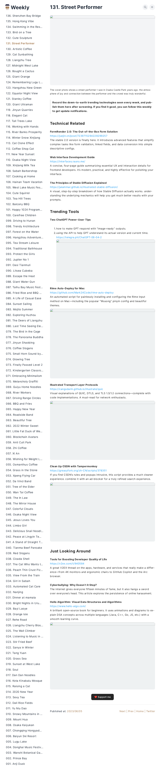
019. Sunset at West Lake (23, 664)
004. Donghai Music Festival (24, 747)
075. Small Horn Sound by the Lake (25, 353)
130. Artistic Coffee (19, 49)
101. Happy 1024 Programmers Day (25, 209)
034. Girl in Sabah (18, 581)
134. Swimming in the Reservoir (25, 26)
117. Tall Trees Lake (19, 121)
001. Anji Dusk (15, 763)
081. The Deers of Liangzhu (24, 320)
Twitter (150, 711)
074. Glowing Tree (18, 359)
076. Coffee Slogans (19, 348)
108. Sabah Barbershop (21, 170)
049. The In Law (17, 497)
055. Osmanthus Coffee (22, 464)
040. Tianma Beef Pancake (24, 547)
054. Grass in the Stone (22, 470)
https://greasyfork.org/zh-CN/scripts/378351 (78, 470)
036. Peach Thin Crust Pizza (25, 569)
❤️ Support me (102, 697)
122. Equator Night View (22, 93)
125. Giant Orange (18, 76)
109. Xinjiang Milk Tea (20, 165)
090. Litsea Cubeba (19, 270)
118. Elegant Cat (16, 115)
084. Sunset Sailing (19, 303)
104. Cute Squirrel (18, 193)
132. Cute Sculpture (19, 37)
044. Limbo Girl (16, 525)
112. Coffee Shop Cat (20, 148)
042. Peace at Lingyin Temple (25, 536)
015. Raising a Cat (18, 686)
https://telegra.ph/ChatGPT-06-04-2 (79, 237)
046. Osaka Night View (21, 514)
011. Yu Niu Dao (16, 708)
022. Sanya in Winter (20, 647)
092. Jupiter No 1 (17, 259)
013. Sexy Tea (15, 697)
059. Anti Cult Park (18, 442)
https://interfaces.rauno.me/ (67, 161)
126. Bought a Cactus (20, 71)
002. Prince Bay (16, 758)
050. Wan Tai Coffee (19, 492)
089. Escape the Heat (20, 276)
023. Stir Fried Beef (19, 641)
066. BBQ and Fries (19, 403)
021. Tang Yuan (16, 653)
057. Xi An (12, 453)
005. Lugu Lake (16, 741)
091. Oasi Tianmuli (18, 265)
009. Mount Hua (17, 719)
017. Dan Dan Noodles (20, 675)
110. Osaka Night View (21, 159)
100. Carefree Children (21, 215)
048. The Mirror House (21, 503)
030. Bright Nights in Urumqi (25, 603)
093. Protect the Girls (20, 254)
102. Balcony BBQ (17, 204)
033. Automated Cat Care (23, 586)
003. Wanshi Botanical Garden (25, 752)
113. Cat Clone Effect (20, 143)
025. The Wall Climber (20, 630)
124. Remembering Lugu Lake (25, 82)
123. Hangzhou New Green (24, 87)
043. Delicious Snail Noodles (25, 531)
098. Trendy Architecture (22, 226)
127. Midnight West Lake (22, 65)
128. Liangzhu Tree (18, 60)
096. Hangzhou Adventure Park (25, 237)
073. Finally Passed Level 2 (24, 364)
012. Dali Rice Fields (19, 702)
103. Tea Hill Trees (18, 198)
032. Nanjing (14, 592)
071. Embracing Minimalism (24, 375)
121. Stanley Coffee (19, 98)
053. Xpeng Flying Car (20, 475)
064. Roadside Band (19, 414)
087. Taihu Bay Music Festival (25, 287)
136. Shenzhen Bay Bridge (23, 15)
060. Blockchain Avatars (22, 436)
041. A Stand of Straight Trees (25, 542)
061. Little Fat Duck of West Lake (25, 431)
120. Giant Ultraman (19, 104)
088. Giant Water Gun (20, 281)
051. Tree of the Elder (20, 486)
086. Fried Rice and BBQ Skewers (25, 292)
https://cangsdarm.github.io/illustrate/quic (76, 389)
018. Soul (12, 669)
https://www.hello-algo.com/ (68, 606)
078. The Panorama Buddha (24, 337)
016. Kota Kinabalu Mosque (24, 680)
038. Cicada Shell (18, 558)
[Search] (145, 7)
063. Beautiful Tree (19, 420)
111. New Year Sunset (20, 154)
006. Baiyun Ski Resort (21, 736)
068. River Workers (18, 392)
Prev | (131, 711)
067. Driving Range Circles (23, 398)
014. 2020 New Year (19, 691)
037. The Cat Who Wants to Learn (25, 564)
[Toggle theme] (152, 765)
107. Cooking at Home (20, 176)
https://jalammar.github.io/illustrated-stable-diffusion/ (84, 187)
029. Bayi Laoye (17, 608)
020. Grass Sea (16, 658)
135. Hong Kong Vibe (20, 21)
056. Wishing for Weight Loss (25, 459)
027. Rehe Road (16, 619)
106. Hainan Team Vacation (24, 182)
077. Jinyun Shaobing (20, 342)
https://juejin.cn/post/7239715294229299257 (78, 135)
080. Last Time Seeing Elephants (25, 326)
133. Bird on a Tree (18, 32)
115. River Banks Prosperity (24, 132)
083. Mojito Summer (19, 309)
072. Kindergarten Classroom (25, 370)
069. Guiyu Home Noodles (23, 387)
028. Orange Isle (17, 614)
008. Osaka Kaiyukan (20, 725)
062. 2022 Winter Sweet (22, 425)
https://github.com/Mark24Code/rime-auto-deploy (82, 292)
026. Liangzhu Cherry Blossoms (25, 625)
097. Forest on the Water (22, 231)
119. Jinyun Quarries (19, 109)
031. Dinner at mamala (21, 597)
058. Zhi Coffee (16, 448)
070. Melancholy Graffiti (22, 381)
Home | (140, 711)
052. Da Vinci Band (18, 481)
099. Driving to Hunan (20, 220)
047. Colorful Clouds (19, 508)
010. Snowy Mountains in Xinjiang (25, 714)
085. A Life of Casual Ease (23, 298)
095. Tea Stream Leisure (22, 242)
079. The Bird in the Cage (23, 331)
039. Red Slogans (18, 553)
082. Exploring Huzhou (21, 315)
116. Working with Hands (22, 126)
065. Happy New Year (20, 409)
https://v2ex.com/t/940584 (67, 563)
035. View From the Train (23, 575)
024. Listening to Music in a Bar (25, 636)
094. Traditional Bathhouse (24, 248)
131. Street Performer (20, 43)
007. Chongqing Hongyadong (25, 730)
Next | (123, 711)
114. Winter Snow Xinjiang (23, 137)
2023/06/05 (74, 711)
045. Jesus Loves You (20, 520)
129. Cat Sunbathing (19, 54)
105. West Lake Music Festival (25, 187)
